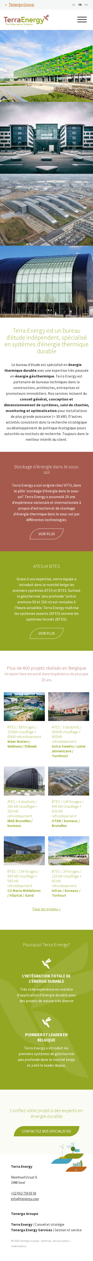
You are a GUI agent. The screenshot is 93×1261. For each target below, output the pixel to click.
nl (74, 4)
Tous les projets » (46, 909)
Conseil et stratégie (37, 1224)
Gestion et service (46, 1230)
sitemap (46, 1241)
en (86, 4)
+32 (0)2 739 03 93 (23, 1193)
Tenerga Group (21, 4)
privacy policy (61, 1241)
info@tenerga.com (25, 1199)
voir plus (46, 534)
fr (80, 4)
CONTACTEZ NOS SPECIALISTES (46, 1131)
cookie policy (18, 1246)
